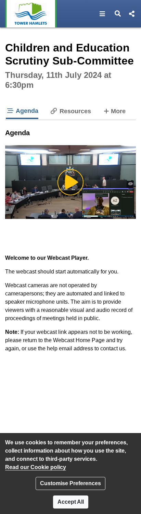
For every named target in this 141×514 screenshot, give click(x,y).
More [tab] (118, 111)
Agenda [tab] (26, 110)
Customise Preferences (70, 483)
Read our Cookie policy (35, 467)
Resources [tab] (74, 111)
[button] (102, 13)
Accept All (70, 502)
